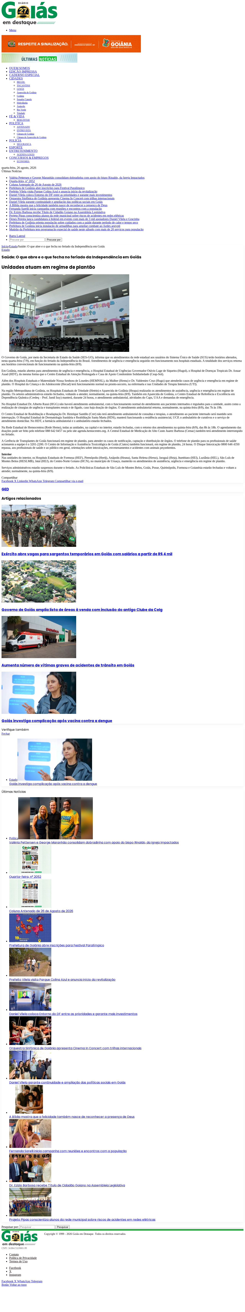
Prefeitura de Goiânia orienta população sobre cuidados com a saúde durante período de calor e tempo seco (73, 222)
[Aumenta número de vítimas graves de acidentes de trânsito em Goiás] (39, 657)
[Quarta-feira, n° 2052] (30, 872)
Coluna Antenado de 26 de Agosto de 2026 (35, 184)
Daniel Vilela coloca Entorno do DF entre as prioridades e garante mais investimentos (60, 195)
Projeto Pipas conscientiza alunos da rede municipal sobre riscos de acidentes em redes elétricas (66, 215)
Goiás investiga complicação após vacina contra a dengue (57, 720)
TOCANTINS (23, 85)
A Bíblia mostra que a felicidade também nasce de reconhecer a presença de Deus (58, 205)
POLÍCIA (15, 140)
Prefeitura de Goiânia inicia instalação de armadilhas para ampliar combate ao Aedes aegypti (64, 226)
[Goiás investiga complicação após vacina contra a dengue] (39, 712)
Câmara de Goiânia (25, 134)
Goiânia (20, 96)
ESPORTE (16, 147)
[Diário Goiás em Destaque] (29, 24)
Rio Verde (21, 109)
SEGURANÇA (24, 144)
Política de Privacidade (23, 1258)
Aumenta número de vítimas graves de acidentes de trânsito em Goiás (68, 665)
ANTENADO (23, 127)
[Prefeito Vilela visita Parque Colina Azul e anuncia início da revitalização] (30, 975)
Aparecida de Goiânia (26, 92)
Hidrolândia (22, 103)
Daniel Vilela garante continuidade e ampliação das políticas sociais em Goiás (56, 201)
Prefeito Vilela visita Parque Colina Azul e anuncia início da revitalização (53, 191)
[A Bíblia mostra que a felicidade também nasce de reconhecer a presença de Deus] (30, 1112)
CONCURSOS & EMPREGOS (29, 157)
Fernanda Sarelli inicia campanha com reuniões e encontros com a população (55, 208)
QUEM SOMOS (19, 68)
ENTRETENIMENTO (23, 150)
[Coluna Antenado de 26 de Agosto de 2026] (30, 906)
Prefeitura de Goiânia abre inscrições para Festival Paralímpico (47, 188)
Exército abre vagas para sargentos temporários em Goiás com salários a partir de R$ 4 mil (87, 554)
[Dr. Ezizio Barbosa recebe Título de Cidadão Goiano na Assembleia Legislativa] (30, 1181)
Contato (14, 1254)
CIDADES (16, 78)
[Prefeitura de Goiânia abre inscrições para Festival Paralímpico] (30, 941)
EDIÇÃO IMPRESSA (23, 71)
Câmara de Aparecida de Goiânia (31, 137)
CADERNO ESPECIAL (24, 75)
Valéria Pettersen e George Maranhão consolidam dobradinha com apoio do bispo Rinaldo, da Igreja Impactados (77, 177)
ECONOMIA (23, 161)
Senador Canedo (24, 99)
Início (5, 246)
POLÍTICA (16, 123)
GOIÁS (20, 89)
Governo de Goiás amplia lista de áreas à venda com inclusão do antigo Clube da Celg (82, 609)
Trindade (21, 113)
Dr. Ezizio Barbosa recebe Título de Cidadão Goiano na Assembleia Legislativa (57, 212)
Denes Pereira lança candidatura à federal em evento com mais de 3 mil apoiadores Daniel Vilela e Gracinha (74, 219)
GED (5, 489)
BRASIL (21, 82)
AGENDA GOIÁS (25, 154)
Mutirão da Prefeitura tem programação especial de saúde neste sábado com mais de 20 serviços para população (76, 229)
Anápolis (21, 106)
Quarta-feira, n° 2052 (22, 181)
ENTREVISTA (24, 130)
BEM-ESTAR (23, 120)
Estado (13, 246)
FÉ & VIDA (16, 116)
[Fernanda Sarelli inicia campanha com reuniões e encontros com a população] (30, 1146)
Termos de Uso (18, 1261)
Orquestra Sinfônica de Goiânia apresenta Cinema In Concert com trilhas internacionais (61, 198)
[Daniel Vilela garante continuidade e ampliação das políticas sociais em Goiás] (30, 1078)
